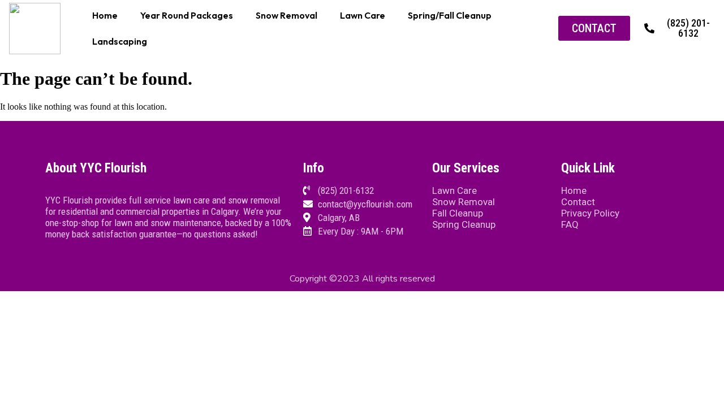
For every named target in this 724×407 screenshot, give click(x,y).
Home (105, 15)
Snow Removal (286, 15)
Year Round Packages (186, 15)
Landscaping (119, 41)
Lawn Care (362, 15)
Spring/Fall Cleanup (450, 15)
